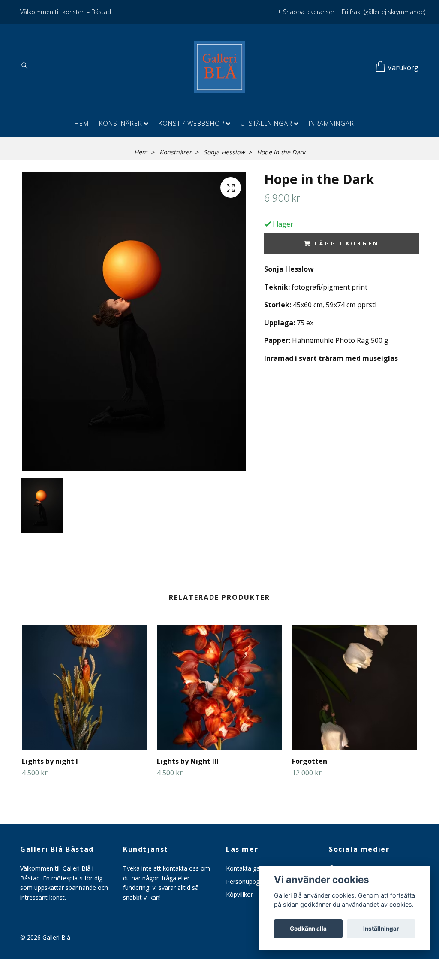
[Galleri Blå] (219, 67)
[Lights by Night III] (219, 687)
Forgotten (309, 761)
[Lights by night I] (84, 687)
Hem (82, 123)
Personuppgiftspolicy (255, 881)
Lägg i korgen (347, 243)
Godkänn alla (308, 928)
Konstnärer (120, 123)
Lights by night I (50, 761)
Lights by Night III (188, 761)
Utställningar (266, 123)
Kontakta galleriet (250, 868)
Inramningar (331, 123)
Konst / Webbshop (192, 123)
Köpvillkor (239, 894)
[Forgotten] (354, 687)
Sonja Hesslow (224, 152)
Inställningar (381, 928)
